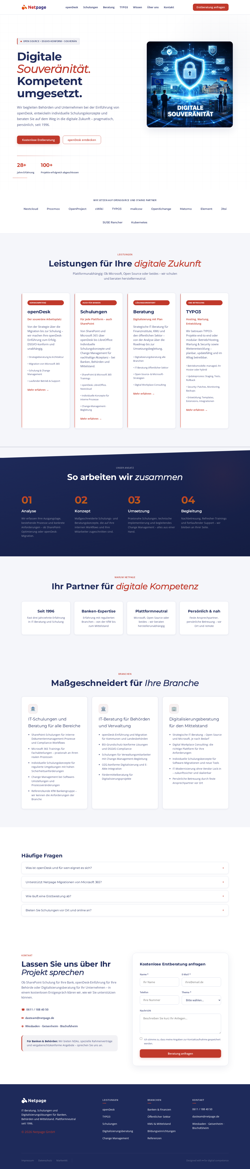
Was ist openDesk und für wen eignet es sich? (59, 868)
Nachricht (145, 1010)
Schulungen (90, 7)
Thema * (186, 992)
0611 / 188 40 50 (37, 1009)
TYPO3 (124, 7)
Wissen (137, 7)
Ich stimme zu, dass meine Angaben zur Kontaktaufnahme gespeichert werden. (182, 1041)
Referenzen (155, 1138)
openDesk (72, 7)
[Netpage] (34, 7)
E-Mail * (186, 974)
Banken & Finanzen (159, 1109)
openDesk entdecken (82, 140)
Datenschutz (45, 1160)
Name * (144, 974)
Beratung (109, 7)
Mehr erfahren (36, 389)
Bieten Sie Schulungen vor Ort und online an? (59, 910)
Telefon (144, 992)
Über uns (153, 7)
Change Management (115, 1138)
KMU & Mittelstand (159, 1124)
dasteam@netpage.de (39, 1018)
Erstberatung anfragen (211, 7)
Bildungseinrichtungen (162, 1131)
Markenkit (62, 1160)
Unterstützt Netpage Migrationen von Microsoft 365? (64, 882)
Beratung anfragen (180, 1053)
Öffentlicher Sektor (159, 1116)
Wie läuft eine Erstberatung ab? (48, 896)
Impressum (27, 1160)
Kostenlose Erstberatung (38, 140)
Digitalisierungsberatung (117, 1131)
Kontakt (169, 7)
